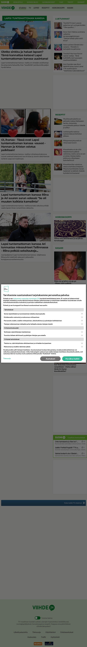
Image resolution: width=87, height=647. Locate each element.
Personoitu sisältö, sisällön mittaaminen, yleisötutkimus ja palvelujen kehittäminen (33, 321)
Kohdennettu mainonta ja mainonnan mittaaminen (21, 317)
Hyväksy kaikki (72, 358)
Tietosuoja (7, 358)
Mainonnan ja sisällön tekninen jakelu (17, 347)
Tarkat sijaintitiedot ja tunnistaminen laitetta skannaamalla (24, 314)
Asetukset (50, 358)
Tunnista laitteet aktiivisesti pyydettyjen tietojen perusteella (25, 335)
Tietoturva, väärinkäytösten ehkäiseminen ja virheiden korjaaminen (27, 343)
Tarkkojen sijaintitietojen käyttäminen (17, 332)
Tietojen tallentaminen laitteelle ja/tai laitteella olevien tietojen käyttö (28, 324)
